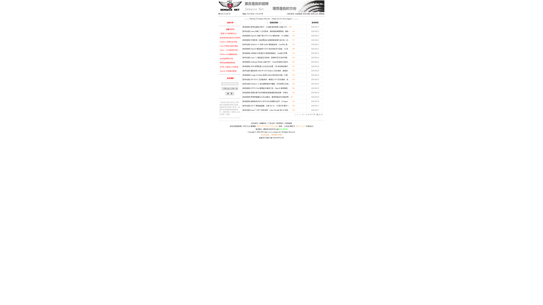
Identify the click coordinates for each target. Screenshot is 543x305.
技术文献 (306, 14)
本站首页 (290, 14)
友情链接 (288, 123)
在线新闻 (298, 14)
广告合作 (271, 123)
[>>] (320, 115)
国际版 (321, 14)
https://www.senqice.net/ (272, 132)
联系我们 (280, 123)
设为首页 (254, 123)
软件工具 (314, 14)
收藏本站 (263, 123)
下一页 (315, 115)
